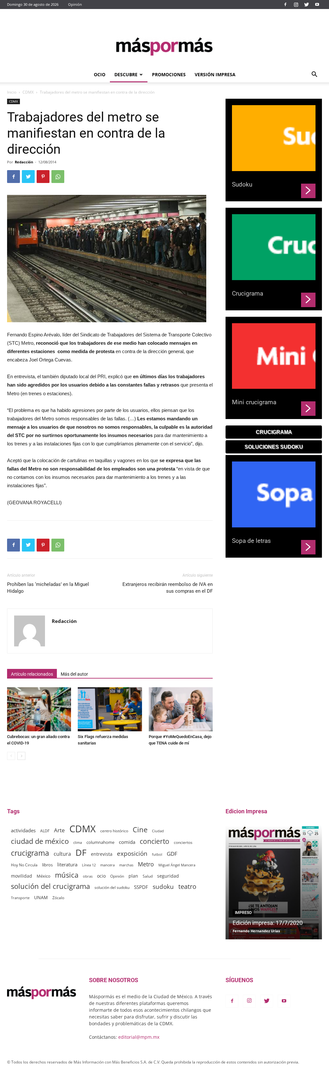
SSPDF (141, 887)
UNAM (41, 897)
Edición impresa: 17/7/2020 (268, 922)
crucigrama (30, 853)
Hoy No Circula (24, 865)
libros (47, 865)
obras (88, 876)
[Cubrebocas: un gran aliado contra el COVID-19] (39, 709)
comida (127, 842)
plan (133, 876)
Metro (146, 864)
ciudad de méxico (40, 841)
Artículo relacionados (32, 674)
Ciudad (158, 831)
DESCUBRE (126, 74)
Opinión (75, 4)
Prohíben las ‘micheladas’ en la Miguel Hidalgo (48, 587)
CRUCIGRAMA (274, 432)
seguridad (168, 876)
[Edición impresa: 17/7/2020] (274, 882)
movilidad (21, 876)
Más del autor (74, 674)
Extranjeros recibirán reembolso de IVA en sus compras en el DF (167, 587)
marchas (126, 865)
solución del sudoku (111, 887)
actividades (23, 830)
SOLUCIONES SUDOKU (274, 447)
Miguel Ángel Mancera (176, 865)
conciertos (183, 842)
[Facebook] (285, 4)
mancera (107, 865)
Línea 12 (89, 865)
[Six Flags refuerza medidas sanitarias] (110, 709)
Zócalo (58, 897)
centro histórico (114, 831)
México (43, 876)
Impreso (243, 912)
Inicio (11, 92)
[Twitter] (306, 4)
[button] (314, 75)
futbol (157, 854)
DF (81, 852)
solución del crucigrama (50, 886)
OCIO (99, 74)
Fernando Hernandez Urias (256, 930)
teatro (187, 886)
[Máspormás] (164, 46)
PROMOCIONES (169, 74)
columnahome (100, 842)
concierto (154, 841)
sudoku (163, 886)
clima (77, 842)
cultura (62, 854)
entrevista (101, 854)
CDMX (28, 92)
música (66, 875)
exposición (132, 853)
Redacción (24, 162)
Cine (140, 829)
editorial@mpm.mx (138, 1037)
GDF (172, 853)
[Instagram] (296, 4)
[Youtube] (317, 4)
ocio (101, 876)
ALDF (44, 830)
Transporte (20, 897)
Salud (148, 876)
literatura (67, 864)
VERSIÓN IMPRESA (215, 74)
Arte (59, 830)
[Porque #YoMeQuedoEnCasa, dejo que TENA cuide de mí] (181, 709)
